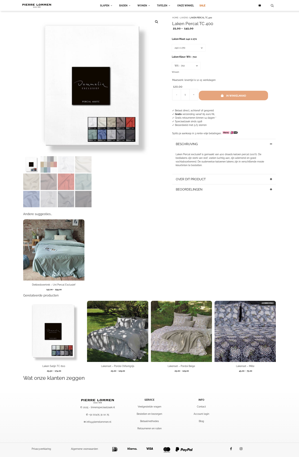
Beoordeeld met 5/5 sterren (191, 125)
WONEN (142, 5)
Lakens (184, 17)
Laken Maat (184, 39)
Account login (201, 413)
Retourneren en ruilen (149, 428)
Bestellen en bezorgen (149, 413)
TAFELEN (162, 5)
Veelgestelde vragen (149, 406)
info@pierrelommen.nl (99, 421)
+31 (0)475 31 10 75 (99, 414)
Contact (201, 406)
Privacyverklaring (41, 448)
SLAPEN (104, 5)
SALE (202, 5)
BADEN (123, 5)
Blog (201, 421)
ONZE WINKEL (185, 5)
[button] (156, 22)
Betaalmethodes (149, 421)
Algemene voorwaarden (84, 448)
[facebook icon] (232, 448)
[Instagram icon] (239, 448)
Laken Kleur (184, 56)
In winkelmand (236, 95)
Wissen (175, 72)
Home (175, 17)
